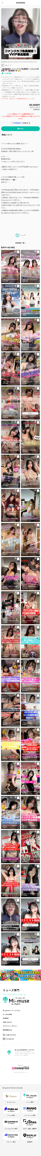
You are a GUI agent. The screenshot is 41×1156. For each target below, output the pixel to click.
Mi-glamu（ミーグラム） (12, 1010)
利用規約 (17, 123)
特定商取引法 (7, 1030)
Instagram (10, 1039)
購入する (20, 128)
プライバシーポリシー (10, 1026)
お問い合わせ (7, 1022)
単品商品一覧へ (20, 243)
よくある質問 (7, 1014)
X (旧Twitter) (11, 1035)
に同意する (21, 123)
